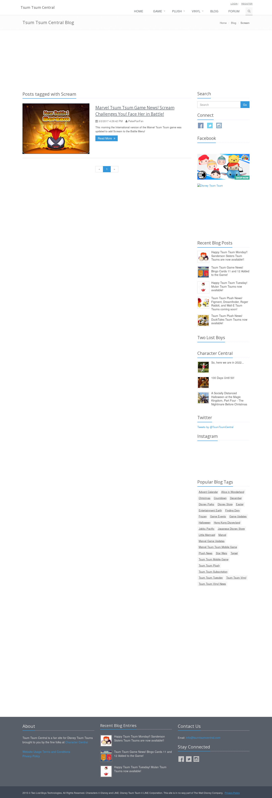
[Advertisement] (136, 60)
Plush (177, 11)
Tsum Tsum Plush (209, 565)
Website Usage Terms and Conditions (46, 752)
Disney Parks (206, 504)
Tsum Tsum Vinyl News (212, 584)
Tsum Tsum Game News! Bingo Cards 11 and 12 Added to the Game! (230, 271)
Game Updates (238, 516)
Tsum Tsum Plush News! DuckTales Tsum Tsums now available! (229, 319)
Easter (240, 504)
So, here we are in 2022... (227, 362)
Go (245, 105)
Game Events (218, 516)
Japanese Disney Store (231, 528)
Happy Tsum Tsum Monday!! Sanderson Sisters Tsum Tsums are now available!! (229, 255)
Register (246, 3)
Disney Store (225, 504)
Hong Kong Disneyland (227, 522)
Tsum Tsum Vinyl (236, 577)
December (236, 498)
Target (234, 553)
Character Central (76, 742)
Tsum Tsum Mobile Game (213, 559)
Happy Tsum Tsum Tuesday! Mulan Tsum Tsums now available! (229, 286)
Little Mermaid (207, 535)
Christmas (204, 498)
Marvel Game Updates (212, 541)
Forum (234, 11)
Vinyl (196, 11)
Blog (214, 11)
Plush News (205, 553)
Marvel (222, 535)
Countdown (220, 498)
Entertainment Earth (210, 510)
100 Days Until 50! (222, 378)
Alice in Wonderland (232, 492)
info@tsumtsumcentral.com (203, 738)
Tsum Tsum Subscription (213, 571)
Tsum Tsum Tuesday (211, 577)
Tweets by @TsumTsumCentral (215, 427)
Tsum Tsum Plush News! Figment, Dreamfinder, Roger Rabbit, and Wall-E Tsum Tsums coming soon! (229, 303)
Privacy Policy (31, 756)
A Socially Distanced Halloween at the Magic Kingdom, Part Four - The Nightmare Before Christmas (229, 398)
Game (157, 11)
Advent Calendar (208, 492)
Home (138, 11)
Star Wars (221, 553)
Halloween (204, 522)
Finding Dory (232, 510)
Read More (105, 138)
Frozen (203, 516)
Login (234, 3)
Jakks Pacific (206, 528)
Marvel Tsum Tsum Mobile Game (218, 547)
